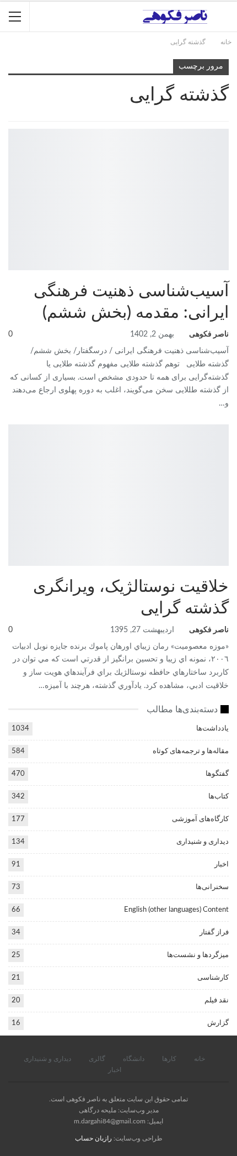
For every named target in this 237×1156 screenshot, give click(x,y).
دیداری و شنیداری (202, 841)
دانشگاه (133, 1058)
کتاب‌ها (218, 796)
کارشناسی (213, 977)
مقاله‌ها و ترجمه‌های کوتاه (191, 751)
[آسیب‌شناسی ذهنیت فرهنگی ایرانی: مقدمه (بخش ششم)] (118, 199)
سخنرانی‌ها (212, 887)
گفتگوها (217, 773)
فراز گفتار (214, 932)
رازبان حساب (93, 1138)
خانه (199, 1058)
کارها (169, 1058)
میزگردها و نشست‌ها (198, 955)
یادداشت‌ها (225, 425)
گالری (97, 1058)
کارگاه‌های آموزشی (225, 130)
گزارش (218, 1023)
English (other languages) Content (176, 909)
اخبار (221, 864)
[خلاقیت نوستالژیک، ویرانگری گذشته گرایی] (118, 495)
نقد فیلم (216, 1000)
